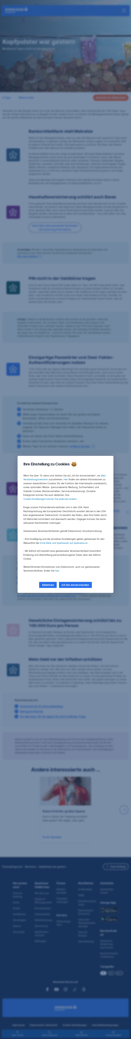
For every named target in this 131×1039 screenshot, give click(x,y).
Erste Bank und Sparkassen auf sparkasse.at (63, 543)
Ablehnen (48, 584)
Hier (66, 479)
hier (57, 570)
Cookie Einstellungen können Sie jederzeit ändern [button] (50, 499)
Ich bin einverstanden (75, 584)
